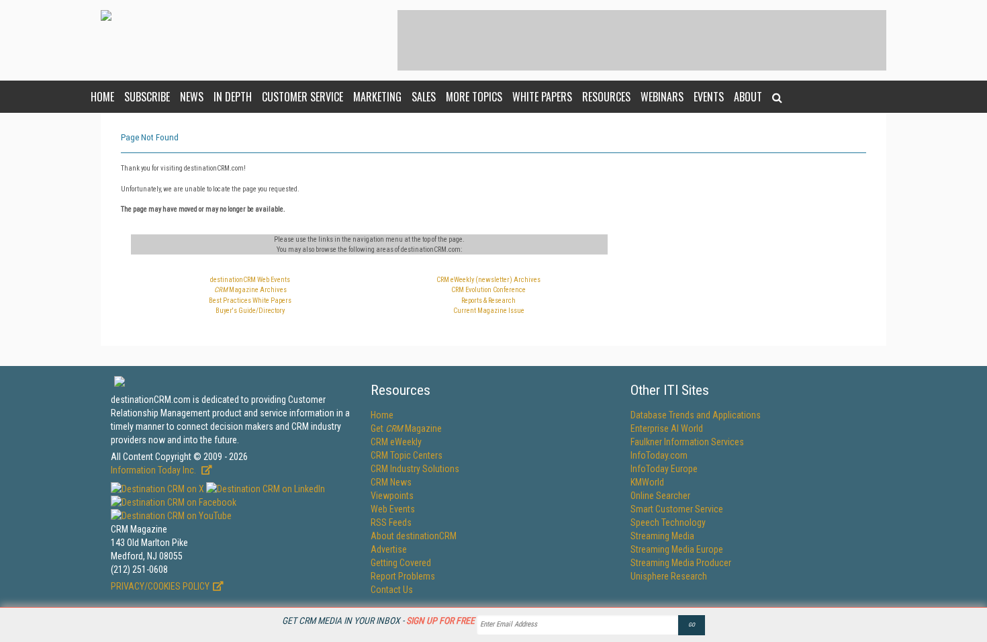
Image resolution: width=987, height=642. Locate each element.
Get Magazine (406, 428)
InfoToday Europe (664, 468)
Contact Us (392, 589)
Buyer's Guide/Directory (250, 310)
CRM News (391, 482)
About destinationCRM (414, 536)
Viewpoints (392, 495)
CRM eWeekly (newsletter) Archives (488, 279)
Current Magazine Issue (488, 310)
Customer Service (302, 97)
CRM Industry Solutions (415, 468)
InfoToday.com (659, 455)
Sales (424, 97)
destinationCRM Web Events (250, 279)
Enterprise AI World (666, 428)
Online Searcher (660, 495)
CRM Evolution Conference (488, 289)
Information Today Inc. (154, 470)
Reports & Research (488, 300)
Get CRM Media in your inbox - (378, 620)
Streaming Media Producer (680, 562)
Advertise (389, 549)
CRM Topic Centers (406, 455)
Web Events (393, 509)
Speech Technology (668, 522)
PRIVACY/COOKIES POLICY (160, 586)
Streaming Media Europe (676, 549)
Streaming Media (662, 536)
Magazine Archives (250, 289)
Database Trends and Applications (695, 415)
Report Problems (403, 576)
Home (102, 97)
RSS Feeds (391, 522)
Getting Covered (401, 562)
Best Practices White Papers (250, 300)
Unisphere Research (668, 576)
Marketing (377, 97)
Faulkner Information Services (687, 442)
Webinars (662, 97)
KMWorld (647, 482)
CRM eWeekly (396, 442)
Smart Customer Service (676, 509)
